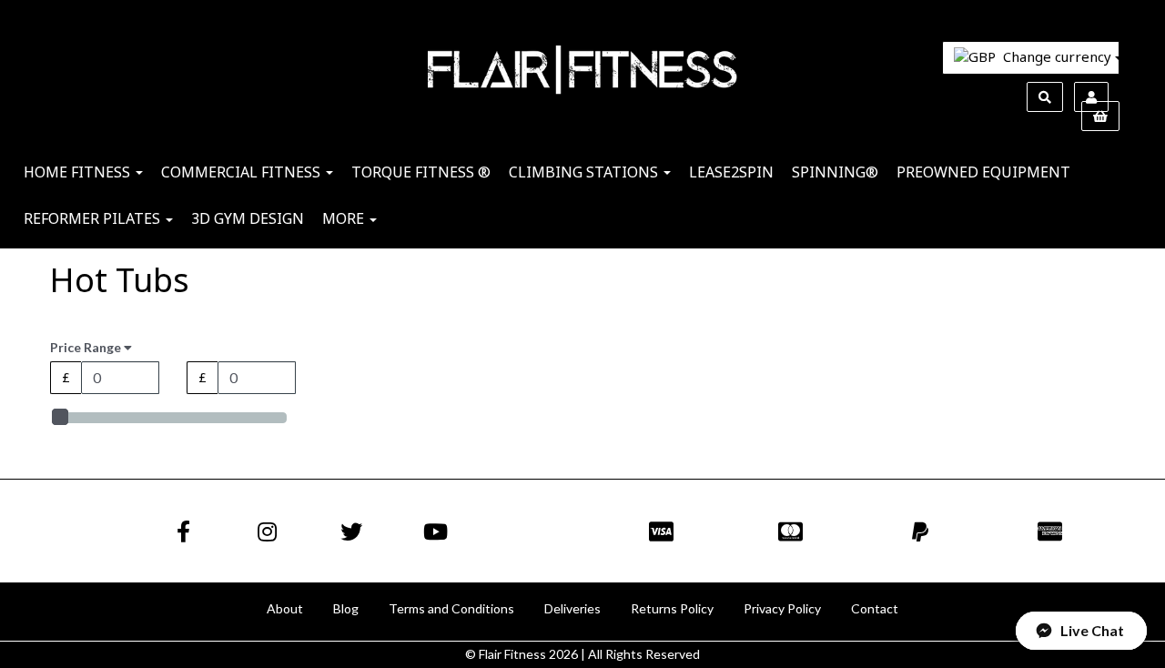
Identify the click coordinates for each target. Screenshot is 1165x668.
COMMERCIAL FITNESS (242, 172)
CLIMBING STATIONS (585, 172)
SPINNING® (835, 172)
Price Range (87, 347)
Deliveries (572, 608)
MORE (345, 218)
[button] (1081, 631)
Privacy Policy (782, 608)
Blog (346, 608)
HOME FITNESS (79, 172)
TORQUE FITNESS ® (421, 172)
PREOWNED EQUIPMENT (983, 172)
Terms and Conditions (451, 608)
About (285, 608)
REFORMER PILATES (94, 218)
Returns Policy (672, 608)
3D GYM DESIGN (247, 218)
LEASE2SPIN (731, 172)
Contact (874, 608)
